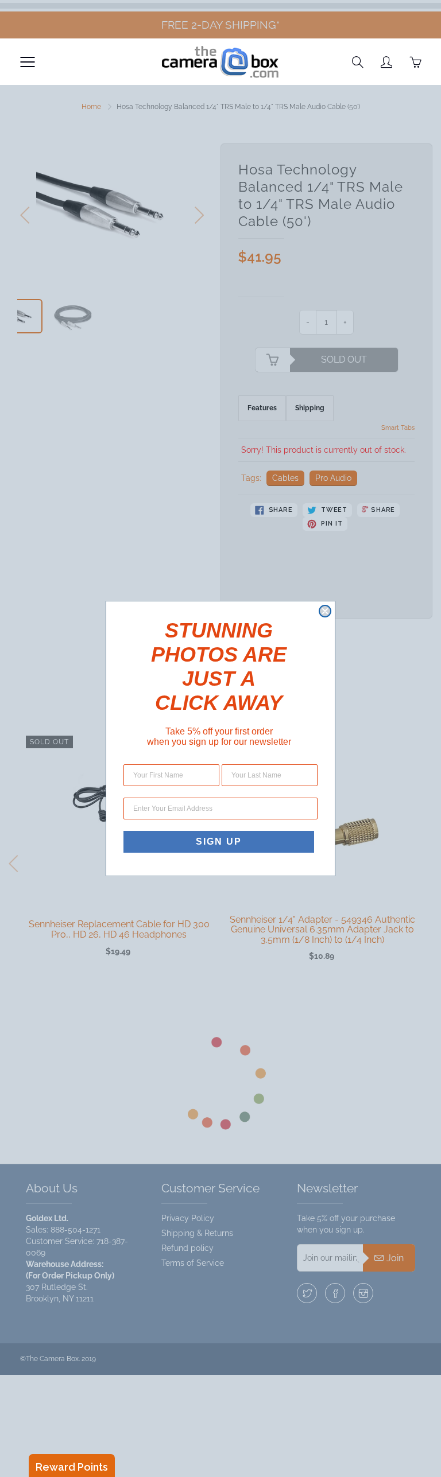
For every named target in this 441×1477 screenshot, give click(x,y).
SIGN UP (219, 841)
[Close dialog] (325, 611)
